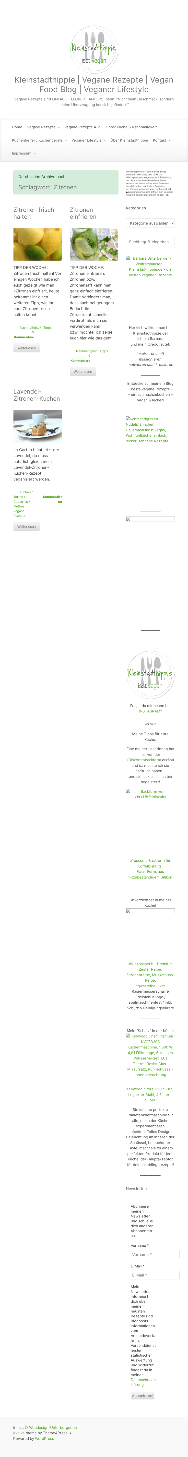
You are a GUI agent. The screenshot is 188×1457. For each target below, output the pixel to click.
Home (17, 127)
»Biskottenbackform (144, 760)
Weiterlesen (26, 348)
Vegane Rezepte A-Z (82, 127)
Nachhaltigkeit (30, 327)
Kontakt (159, 140)
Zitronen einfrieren (83, 213)
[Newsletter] (129, 15)
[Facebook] (139, 15)
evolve (19, 1433)
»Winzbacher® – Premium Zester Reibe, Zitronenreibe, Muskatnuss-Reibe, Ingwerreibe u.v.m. (150, 975)
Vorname (140, 1245)
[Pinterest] (170, 15)
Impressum (21, 153)
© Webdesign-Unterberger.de (51, 1427)
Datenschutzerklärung (143, 1382)
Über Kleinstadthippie (129, 140)
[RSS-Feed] (119, 15)
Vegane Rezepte (41, 127)
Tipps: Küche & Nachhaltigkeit (131, 127)
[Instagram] (150, 15)
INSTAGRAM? (150, 711)
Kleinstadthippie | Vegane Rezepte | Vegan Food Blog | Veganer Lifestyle (94, 84)
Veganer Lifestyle (86, 140)
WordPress (44, 1438)
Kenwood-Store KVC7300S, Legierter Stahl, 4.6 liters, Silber (150, 1094)
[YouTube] (160, 15)
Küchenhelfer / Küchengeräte (37, 140)
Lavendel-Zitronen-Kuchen (36, 395)
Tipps (47, 327)
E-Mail (138, 1266)
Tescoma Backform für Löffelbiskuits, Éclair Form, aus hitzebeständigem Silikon (150, 868)
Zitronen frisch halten (33, 213)
